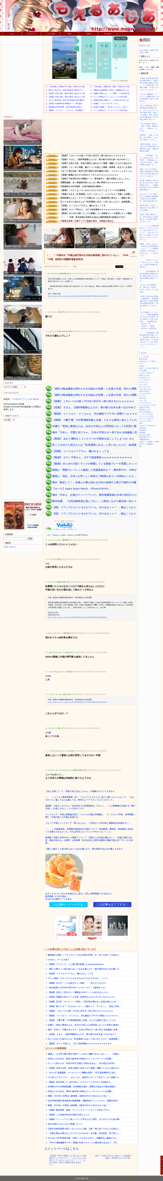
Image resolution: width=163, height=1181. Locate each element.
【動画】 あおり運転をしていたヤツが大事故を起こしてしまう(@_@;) (93, 438)
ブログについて (31, 34)
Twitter (88, 34)
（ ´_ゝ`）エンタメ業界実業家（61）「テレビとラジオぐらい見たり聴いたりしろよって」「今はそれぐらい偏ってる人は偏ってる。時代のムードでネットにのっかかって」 (89, 798)
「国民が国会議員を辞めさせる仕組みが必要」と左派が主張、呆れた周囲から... (93, 388)
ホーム (12, 34)
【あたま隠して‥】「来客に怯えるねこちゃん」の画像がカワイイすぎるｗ (80, 791)
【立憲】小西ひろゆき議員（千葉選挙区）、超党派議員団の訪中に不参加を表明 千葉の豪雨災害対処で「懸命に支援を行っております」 (149, 302)
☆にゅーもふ (143, 382)
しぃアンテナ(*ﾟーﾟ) (146, 414)
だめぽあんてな (144, 377)
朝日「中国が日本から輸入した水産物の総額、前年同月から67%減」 (113, 1157)
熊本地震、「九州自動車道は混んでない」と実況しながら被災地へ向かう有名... (93, 501)
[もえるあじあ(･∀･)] (81, 16)
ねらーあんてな (144, 387)
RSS (69, 34)
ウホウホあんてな (145, 389)
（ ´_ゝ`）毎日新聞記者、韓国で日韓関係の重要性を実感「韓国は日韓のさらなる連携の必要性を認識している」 (149, 275)
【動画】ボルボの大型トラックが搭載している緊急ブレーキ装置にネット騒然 (93, 463)
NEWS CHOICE (144, 407)
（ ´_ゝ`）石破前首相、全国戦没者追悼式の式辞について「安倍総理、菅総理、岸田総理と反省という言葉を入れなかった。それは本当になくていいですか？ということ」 (89, 830)
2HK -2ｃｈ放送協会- (146, 444)
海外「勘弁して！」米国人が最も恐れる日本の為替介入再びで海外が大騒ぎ (93, 482)
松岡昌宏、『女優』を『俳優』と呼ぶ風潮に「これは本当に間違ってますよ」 (149, 137)
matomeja (142, 428)
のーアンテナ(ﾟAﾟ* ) (146, 419)
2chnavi (142, 366)
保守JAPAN (143, 359)
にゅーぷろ (143, 400)
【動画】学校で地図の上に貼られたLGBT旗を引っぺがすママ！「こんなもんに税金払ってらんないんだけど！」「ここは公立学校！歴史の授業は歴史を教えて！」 (68, 1158)
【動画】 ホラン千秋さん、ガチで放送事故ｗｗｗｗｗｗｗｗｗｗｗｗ (92, 457)
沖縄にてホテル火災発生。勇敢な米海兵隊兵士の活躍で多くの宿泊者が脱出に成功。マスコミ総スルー (149, 172)
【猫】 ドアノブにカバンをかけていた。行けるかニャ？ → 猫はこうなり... (93, 507)
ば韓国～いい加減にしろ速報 (149, 442)
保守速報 (142, 432)
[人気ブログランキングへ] (144, 41)
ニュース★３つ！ (145, 380)
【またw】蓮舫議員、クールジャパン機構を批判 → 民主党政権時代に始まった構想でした (149, 97)
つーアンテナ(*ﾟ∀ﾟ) (146, 416)
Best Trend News (145, 412)
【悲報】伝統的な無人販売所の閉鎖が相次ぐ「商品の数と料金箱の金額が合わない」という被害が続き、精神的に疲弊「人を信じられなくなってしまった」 (149, 84)
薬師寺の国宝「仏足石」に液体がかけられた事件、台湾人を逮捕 (149, 208)
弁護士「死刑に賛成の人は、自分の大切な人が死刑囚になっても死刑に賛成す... (93, 426)
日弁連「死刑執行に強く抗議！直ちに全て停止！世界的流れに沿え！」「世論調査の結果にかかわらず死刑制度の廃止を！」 (149, 185)
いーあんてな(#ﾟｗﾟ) (146, 373)
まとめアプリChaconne (147, 426)
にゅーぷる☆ (143, 384)
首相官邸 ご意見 (144, 46)
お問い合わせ (10, 547)
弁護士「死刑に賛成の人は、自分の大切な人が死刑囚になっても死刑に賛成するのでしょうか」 (149, 218)
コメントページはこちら (61, 1148)
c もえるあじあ (81, 1178)
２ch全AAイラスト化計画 (23, 399)
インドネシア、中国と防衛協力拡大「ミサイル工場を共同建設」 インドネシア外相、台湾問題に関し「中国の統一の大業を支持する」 (90, 815)
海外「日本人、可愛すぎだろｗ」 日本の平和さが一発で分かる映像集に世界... (93, 432)
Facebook (107, 34)
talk (140, 446)
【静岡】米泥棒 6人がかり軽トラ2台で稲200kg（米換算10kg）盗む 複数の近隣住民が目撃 (149, 147)
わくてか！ (143, 396)
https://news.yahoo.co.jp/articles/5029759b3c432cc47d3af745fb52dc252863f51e (77, 617)
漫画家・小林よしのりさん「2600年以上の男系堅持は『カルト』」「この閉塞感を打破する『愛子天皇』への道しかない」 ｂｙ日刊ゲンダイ (90, 807)
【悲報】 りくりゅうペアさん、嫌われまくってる (80, 451)
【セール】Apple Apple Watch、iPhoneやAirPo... (81, 488)
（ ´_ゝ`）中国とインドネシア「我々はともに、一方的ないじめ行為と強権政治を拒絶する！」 (149, 263)
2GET (141, 423)
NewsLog (142, 398)
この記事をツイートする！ (68, 904)
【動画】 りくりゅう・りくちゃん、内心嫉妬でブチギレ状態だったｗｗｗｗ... (93, 413)
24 (133, 253)
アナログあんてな (145, 403)
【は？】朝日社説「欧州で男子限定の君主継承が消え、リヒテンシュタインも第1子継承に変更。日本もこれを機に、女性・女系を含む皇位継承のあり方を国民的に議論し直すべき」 (149, 112)
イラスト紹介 (50, 34)
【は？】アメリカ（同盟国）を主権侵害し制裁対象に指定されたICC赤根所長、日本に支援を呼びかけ (149, 197)
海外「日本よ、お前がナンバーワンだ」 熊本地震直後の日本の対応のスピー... (93, 494)
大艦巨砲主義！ (144, 439)
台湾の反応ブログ (145, 437)
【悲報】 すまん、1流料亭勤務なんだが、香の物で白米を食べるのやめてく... (93, 407)
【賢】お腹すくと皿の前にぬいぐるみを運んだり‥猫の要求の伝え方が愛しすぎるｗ (84, 849)
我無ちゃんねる (144, 375)
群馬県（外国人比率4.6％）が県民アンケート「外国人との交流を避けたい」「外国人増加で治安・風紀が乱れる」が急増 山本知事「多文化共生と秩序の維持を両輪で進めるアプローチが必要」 (89, 840)
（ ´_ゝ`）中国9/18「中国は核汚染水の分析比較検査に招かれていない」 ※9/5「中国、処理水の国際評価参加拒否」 (87, 257)
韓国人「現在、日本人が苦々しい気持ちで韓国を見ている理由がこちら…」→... (93, 476)
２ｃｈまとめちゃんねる (147, 405)
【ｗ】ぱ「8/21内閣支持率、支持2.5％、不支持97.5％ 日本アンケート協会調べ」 (149, 288)
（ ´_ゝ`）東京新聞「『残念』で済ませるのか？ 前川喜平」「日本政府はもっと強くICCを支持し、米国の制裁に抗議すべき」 (149, 160)
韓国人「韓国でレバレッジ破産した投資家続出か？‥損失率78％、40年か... (93, 469)
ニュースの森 (143, 357)
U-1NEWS (142, 430)
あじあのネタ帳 (144, 435)
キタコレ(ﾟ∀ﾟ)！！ (146, 393)
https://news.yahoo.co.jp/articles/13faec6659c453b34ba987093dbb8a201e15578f (77, 296)
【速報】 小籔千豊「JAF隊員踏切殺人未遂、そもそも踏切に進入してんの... (93, 419)
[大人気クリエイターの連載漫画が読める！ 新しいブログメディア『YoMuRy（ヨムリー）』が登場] (61, 528)
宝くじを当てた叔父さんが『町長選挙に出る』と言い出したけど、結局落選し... (93, 444)
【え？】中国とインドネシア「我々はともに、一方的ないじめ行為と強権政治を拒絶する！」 (88, 823)
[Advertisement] (23, 76)
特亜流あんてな (144, 409)
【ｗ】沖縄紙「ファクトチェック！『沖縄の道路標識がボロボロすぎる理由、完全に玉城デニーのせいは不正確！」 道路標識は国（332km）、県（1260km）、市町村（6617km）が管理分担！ (149, 320)
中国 (75, 266)
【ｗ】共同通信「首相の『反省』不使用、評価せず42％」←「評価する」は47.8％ (149, 127)
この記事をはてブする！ (112, 904)
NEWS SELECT (144, 391)
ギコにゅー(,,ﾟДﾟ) (145, 421)
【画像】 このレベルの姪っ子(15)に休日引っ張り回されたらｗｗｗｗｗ (93, 401)
